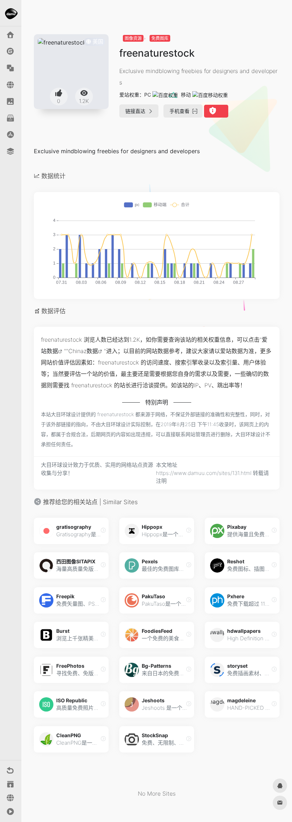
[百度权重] (165, 95)
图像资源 (133, 38)
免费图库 (159, 38)
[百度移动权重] (210, 95)
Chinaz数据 (83, 351)
